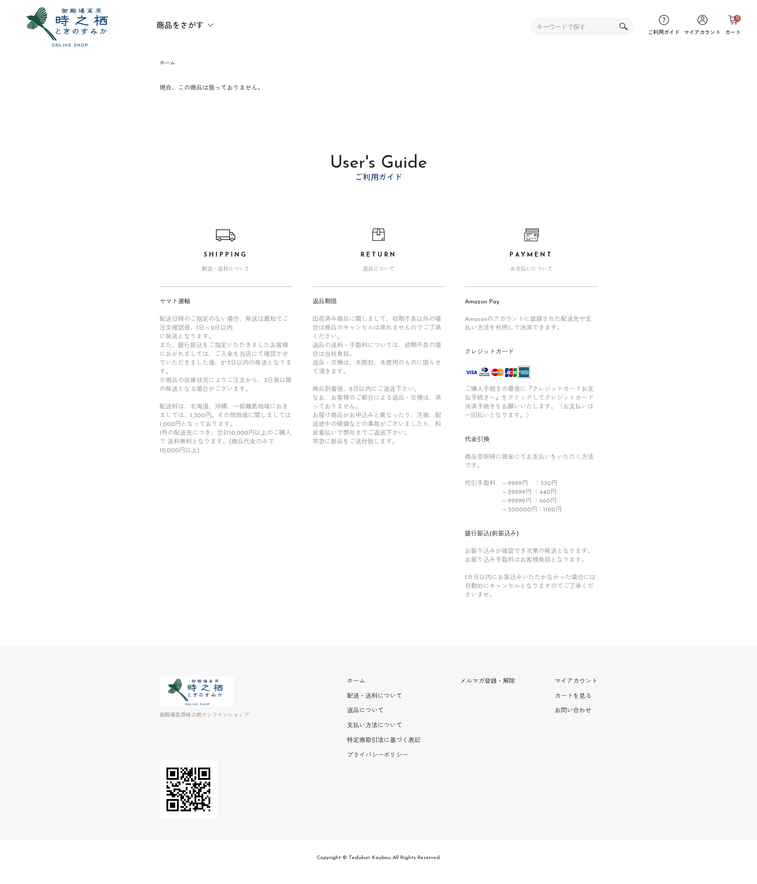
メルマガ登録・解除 (487, 681)
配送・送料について (374, 696)
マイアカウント (576, 681)
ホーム (167, 63)
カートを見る (573, 696)
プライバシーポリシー (377, 755)
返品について (365, 711)
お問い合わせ (573, 711)
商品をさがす (180, 26)
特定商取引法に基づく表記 (384, 740)
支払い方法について (374, 725)
